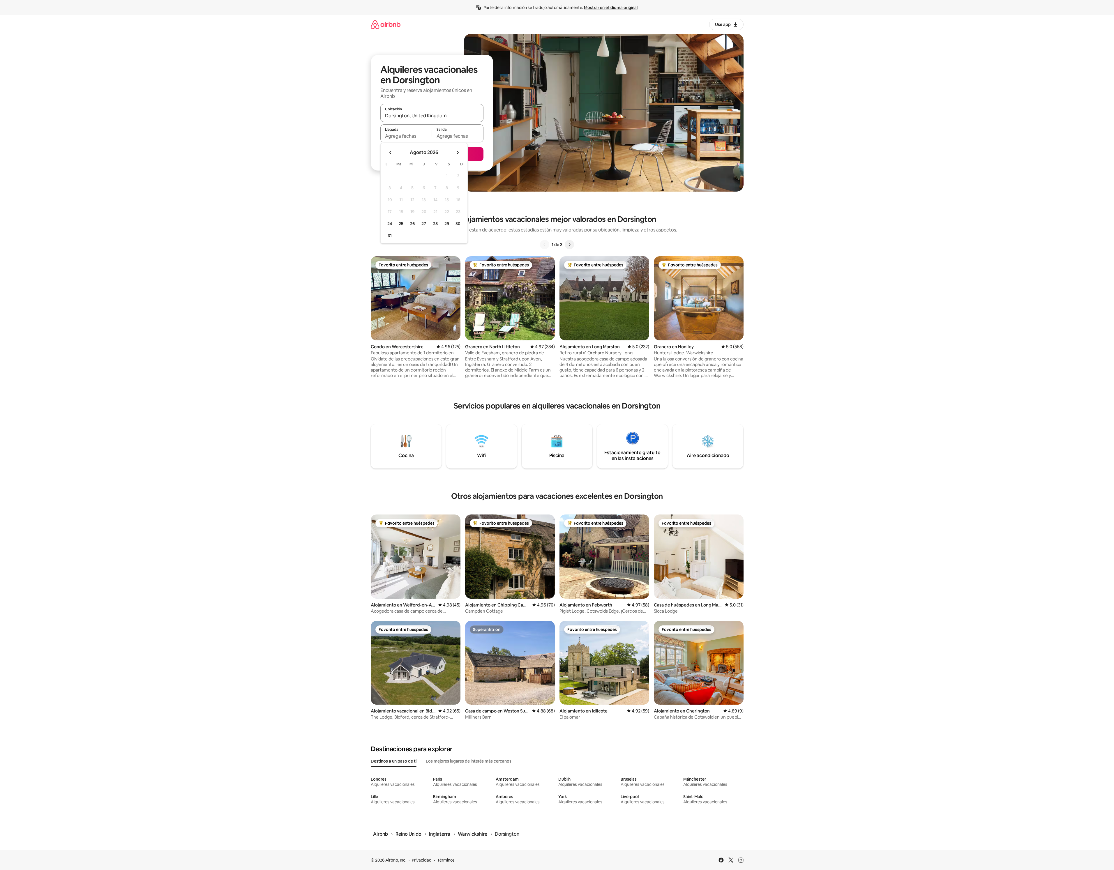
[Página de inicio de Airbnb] (385, 24)
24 (389, 223)
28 (435, 223)
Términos (446, 860)
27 (423, 223)
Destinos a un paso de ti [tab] (393, 761)
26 (412, 223)
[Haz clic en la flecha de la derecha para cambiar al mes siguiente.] (457, 152)
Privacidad (422, 860)
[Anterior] (544, 244)
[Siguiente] (569, 244)
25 (401, 223)
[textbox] (406, 135)
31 (390, 235)
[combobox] (432, 115)
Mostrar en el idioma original (611, 7)
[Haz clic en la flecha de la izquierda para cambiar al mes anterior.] (390, 152)
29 (446, 223)
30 (458, 223)
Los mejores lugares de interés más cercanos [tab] (468, 761)
